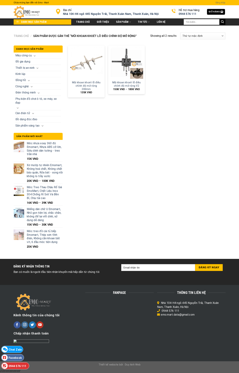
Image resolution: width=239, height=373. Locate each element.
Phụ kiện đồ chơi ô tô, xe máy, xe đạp (36, 100)
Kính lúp (20, 74)
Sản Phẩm (122, 21)
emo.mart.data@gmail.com (178, 314)
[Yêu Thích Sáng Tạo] (32, 11)
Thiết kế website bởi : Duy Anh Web (119, 364)
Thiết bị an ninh (24, 67)
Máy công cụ (23, 55)
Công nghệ (22, 86)
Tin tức (142, 21)
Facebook (15, 358)
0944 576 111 (170, 310)
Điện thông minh (25, 92)
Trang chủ (21, 36)
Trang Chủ (83, 21)
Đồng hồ (20, 80)
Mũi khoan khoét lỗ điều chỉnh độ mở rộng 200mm (86, 85)
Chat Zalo (15, 349)
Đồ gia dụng (22, 61)
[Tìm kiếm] (222, 22)
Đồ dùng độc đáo (26, 119)
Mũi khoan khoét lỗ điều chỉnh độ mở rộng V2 (126, 84)
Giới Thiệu (103, 21)
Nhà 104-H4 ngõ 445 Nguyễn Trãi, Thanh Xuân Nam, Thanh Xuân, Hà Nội (111, 14)
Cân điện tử (22, 113)
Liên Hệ (161, 21)
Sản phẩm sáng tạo (27, 125)
